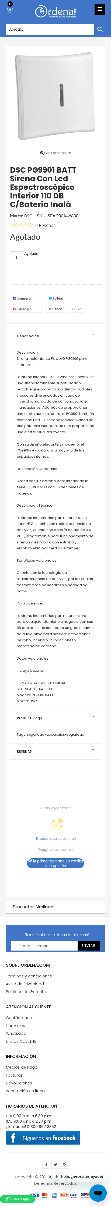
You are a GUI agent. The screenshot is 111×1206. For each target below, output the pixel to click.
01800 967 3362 (41, 1126)
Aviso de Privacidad (25, 984)
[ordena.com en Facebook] (46, 1165)
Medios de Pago (21, 1067)
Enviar (89, 945)
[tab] (55, 336)
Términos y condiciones (29, 976)
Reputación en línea (25, 1091)
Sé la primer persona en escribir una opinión (56, 863)
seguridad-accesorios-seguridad (55, 734)
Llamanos (15, 1025)
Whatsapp (16, 1033)
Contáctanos (19, 1017)
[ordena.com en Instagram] (65, 1165)
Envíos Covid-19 (21, 1041)
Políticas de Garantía (26, 991)
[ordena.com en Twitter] (55, 1165)
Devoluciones (19, 1083)
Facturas (14, 1075)
